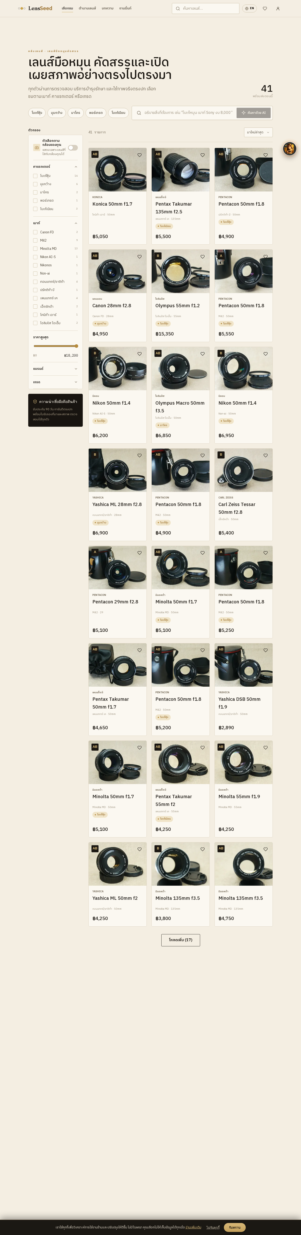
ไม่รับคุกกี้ (213, 1227)
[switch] (73, 148)
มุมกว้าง (56, 113)
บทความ (108, 8)
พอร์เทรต (96, 113)
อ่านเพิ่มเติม (193, 1227)
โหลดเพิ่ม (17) (180, 940)
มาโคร (75, 113)
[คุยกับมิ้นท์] (289, 148)
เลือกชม (67, 8)
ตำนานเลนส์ (87, 8)
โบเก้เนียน (118, 113)
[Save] (139, 155)
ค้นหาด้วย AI (257, 113)
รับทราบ (235, 1227)
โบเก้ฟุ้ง (37, 113)
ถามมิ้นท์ (125, 8)
